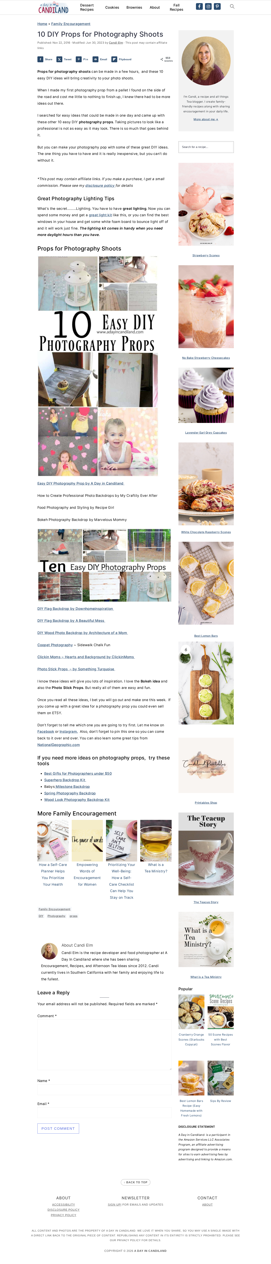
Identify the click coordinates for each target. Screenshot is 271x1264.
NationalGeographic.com (58, 745)
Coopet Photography (55, 645)
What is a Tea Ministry (206, 977)
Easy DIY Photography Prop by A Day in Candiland (80, 483)
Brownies (134, 8)
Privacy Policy (63, 1215)
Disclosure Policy (64, 1209)
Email (43, 1104)
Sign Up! (114, 1204)
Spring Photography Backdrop (70, 793)
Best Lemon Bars (206, 636)
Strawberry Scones (206, 255)
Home (42, 24)
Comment (47, 1016)
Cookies (112, 8)
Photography (56, 916)
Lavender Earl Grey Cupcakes (206, 432)
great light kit (100, 215)
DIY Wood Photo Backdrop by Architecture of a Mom (82, 633)
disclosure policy (100, 185)
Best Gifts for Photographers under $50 (78, 773)
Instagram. (69, 731)
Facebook (45, 731)
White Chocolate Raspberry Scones (206, 532)
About (155, 8)
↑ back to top (135, 1182)
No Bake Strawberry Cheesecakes (206, 358)
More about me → (206, 119)
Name (43, 1081)
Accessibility (63, 1204)
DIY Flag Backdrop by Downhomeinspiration (75, 609)
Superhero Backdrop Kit (65, 780)
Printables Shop (206, 802)
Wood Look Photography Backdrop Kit (77, 800)
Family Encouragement (71, 24)
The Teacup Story (206, 902)
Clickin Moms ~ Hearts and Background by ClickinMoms (86, 657)
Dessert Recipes (87, 7)
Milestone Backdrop (72, 787)
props (74, 916)
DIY (41, 916)
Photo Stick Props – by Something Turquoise (76, 669)
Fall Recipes (176, 7)
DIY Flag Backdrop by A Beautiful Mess (71, 621)
